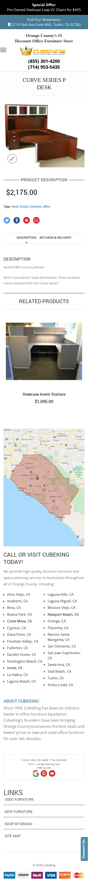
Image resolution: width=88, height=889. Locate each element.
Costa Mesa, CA (19, 621)
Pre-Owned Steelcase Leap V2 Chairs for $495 (44, 9)
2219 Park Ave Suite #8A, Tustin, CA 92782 (46, 24)
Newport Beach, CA (63, 614)
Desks (24, 206)
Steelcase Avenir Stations (44, 394)
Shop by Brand (18, 823)
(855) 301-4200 (44, 61)
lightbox (12, 159)
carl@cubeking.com (48, 764)
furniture (35, 206)
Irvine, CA (15, 667)
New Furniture (19, 811)
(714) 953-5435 (44, 67)
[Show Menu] (4, 50)
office (46, 206)
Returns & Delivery (55, 237)
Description (26, 237)
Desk (15, 206)
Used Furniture (19, 799)
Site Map (13, 835)
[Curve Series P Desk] (44, 135)
